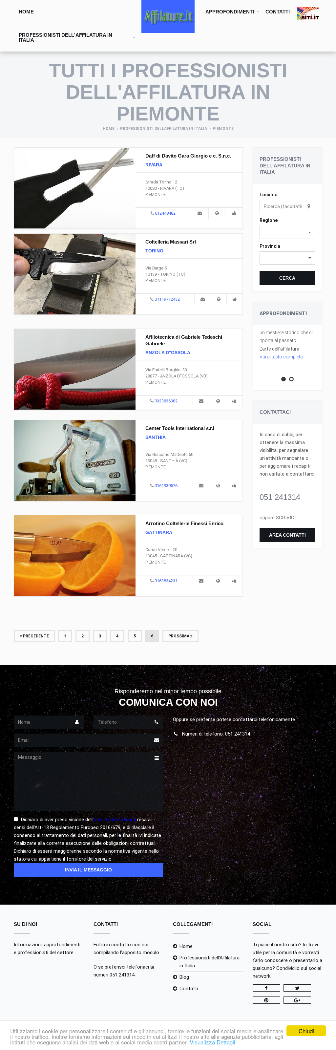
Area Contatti (287, 535)
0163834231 (166, 580)
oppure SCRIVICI (278, 518)
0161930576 (166, 485)
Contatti (277, 11)
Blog (184, 977)
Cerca (287, 278)
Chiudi (306, 1031)
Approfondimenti (229, 11)
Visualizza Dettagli (212, 1042)
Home (26, 11)
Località (269, 194)
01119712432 (167, 299)
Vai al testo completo (281, 356)
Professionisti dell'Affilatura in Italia (65, 37)
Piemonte (223, 128)
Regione (269, 220)
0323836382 (166, 400)
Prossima (179, 636)
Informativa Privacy (115, 820)
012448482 (165, 213)
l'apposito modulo (139, 952)
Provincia (270, 246)
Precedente (35, 636)
